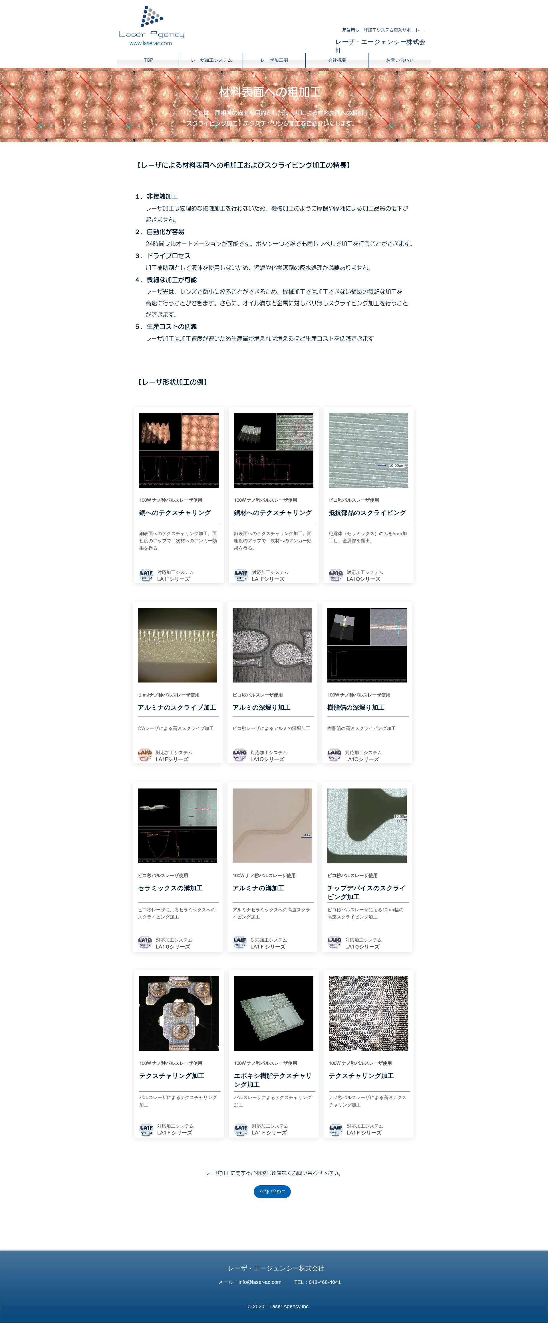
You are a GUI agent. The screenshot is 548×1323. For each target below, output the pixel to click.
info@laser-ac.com (260, 1282)
